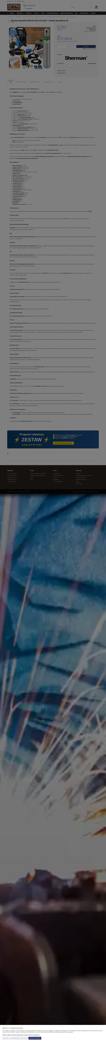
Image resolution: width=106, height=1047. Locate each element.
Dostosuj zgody (23, 1038)
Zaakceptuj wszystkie (34, 1038)
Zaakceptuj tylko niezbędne (10, 1038)
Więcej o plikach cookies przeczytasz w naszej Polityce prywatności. (21, 1035)
